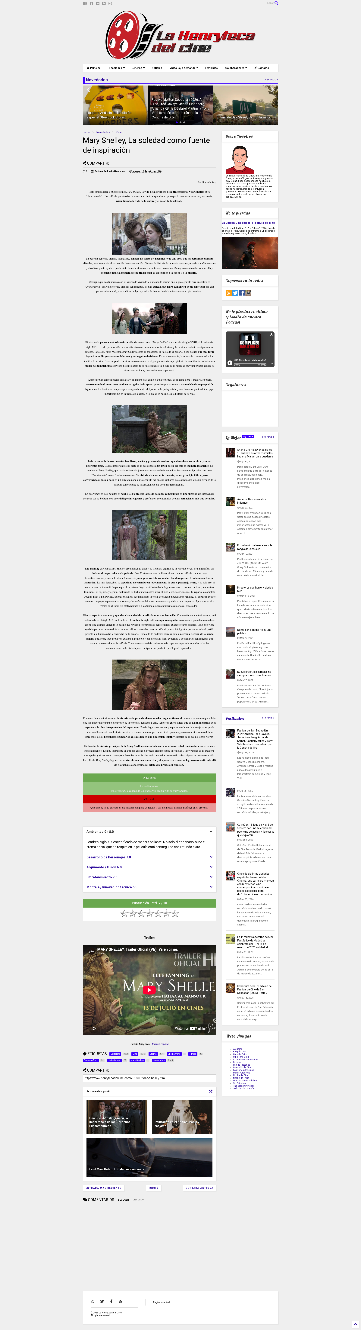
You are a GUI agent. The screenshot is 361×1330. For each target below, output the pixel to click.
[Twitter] (97, 3)
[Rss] (104, 3)
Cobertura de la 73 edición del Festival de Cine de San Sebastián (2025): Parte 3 (254, 989)
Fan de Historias (241, 1065)
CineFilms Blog (241, 1057)
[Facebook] (91, 3)
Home (86, 132)
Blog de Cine (239, 1051)
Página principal (161, 1302)
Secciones (115, 67)
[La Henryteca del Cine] (180, 59)
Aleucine (237, 1049)
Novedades (103, 132)
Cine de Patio (240, 1054)
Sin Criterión (239, 1083)
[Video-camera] (85, 3)
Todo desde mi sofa (243, 1088)
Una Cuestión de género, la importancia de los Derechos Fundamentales (109, 1122)
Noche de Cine (240, 1075)
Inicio (154, 1188)
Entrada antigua (199, 1188)
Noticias (157, 67)
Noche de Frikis (241, 1078)
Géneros (136, 67)
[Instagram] (110, 3)
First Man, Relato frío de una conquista (116, 1169)
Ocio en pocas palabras (245, 1080)
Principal (95, 67)
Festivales (211, 67)
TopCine (247, 436)
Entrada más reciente (103, 1188)
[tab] (149, 832)
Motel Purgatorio (241, 1072)
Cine (119, 132)
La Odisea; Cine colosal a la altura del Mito (248, 222)
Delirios (237, 1062)
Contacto (263, 67)
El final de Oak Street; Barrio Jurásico (179, 117)
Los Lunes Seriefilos (243, 1070)
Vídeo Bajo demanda (183, 67)
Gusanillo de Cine (242, 1067)
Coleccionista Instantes (245, 1059)
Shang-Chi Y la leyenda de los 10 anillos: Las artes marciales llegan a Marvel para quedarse (255, 453)
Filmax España (160, 1044)
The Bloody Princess (244, 1086)
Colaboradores (234, 67)
